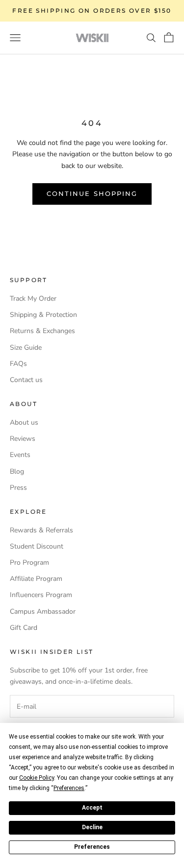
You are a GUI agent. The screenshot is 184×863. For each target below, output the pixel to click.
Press (18, 487)
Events (20, 454)
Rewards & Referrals (41, 530)
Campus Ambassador (43, 611)
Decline (92, 827)
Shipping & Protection (43, 314)
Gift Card (23, 627)
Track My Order (33, 298)
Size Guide (26, 347)
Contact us (26, 379)
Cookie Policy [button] (36, 777)
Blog (17, 471)
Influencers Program (41, 594)
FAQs (18, 363)
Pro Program (29, 562)
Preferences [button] (68, 788)
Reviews (22, 438)
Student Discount (36, 546)
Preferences (92, 846)
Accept (92, 807)
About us (24, 422)
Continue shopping (92, 193)
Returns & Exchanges (42, 331)
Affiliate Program (36, 578)
